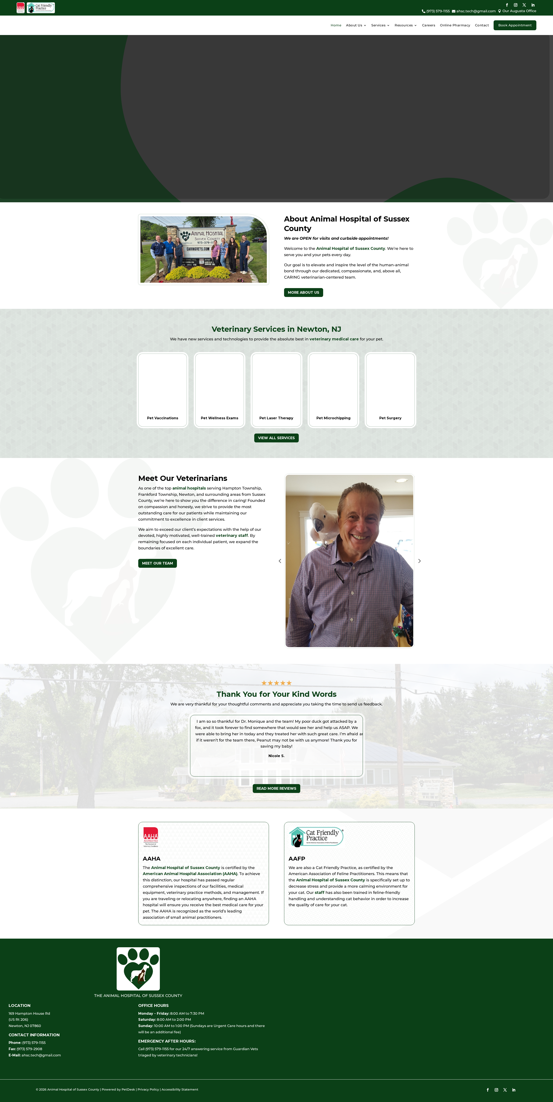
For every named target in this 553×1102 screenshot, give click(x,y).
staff (319, 892)
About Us (354, 25)
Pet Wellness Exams (219, 418)
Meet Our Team (157, 563)
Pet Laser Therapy (276, 418)
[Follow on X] (524, 5)
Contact (482, 25)
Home (336, 25)
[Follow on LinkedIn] (532, 5)
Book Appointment (515, 25)
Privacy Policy (148, 1089)
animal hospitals (189, 488)
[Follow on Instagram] (515, 5)
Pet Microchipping (333, 418)
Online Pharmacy (455, 25)
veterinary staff (232, 535)
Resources (404, 25)
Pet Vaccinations (162, 418)
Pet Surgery (390, 418)
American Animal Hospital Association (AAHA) (190, 873)
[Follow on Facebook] (507, 5)
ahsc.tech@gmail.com (41, 1055)
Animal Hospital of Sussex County (350, 248)
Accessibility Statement (180, 1089)
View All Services (276, 438)
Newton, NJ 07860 (25, 1026)
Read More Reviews (276, 788)
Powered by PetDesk (118, 1089)
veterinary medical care (334, 339)
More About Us (303, 292)
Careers (428, 25)
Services (378, 25)
